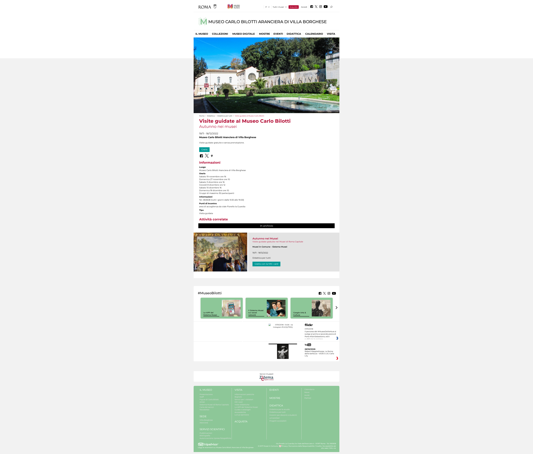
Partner (307, 398)
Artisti (202, 402)
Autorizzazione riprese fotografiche (215, 438)
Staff (202, 397)
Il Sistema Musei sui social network (256, 312)
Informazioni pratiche (244, 394)
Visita (331, 33)
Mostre (264, 33)
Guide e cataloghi (243, 409)
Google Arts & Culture (299, 313)
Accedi (304, 7)
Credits (318, 446)
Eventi (278, 33)
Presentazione (206, 394)
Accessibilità (240, 412)
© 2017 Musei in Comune (268, 446)
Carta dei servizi (207, 407)
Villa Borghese (206, 420)
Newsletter (204, 409)
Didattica (294, 33)
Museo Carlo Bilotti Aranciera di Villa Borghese (267, 21)
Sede (203, 416)
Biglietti (238, 397)
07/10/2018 (320, 334)
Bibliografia (205, 435)
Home (201, 116)
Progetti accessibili (277, 421)
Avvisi (307, 395)
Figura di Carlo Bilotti (209, 399)
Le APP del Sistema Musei (210, 313)
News (306, 392)
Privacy (284, 446)
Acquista (294, 7)
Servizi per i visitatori (244, 399)
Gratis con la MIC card (266, 264)
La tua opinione (242, 415)
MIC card (238, 402)
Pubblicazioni (206, 433)
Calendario (314, 33)
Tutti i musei (278, 7)
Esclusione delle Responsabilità (301, 446)
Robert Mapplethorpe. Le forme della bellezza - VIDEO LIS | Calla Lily (319, 353)
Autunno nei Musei (265, 238)
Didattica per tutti (224, 116)
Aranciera (204, 423)
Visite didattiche (242, 404)
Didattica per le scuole (279, 409)
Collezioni (220, 33)
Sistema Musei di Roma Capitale (214, 404)
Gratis (204, 149)
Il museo (201, 33)
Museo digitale (243, 33)
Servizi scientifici (212, 429)
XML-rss (332, 448)
